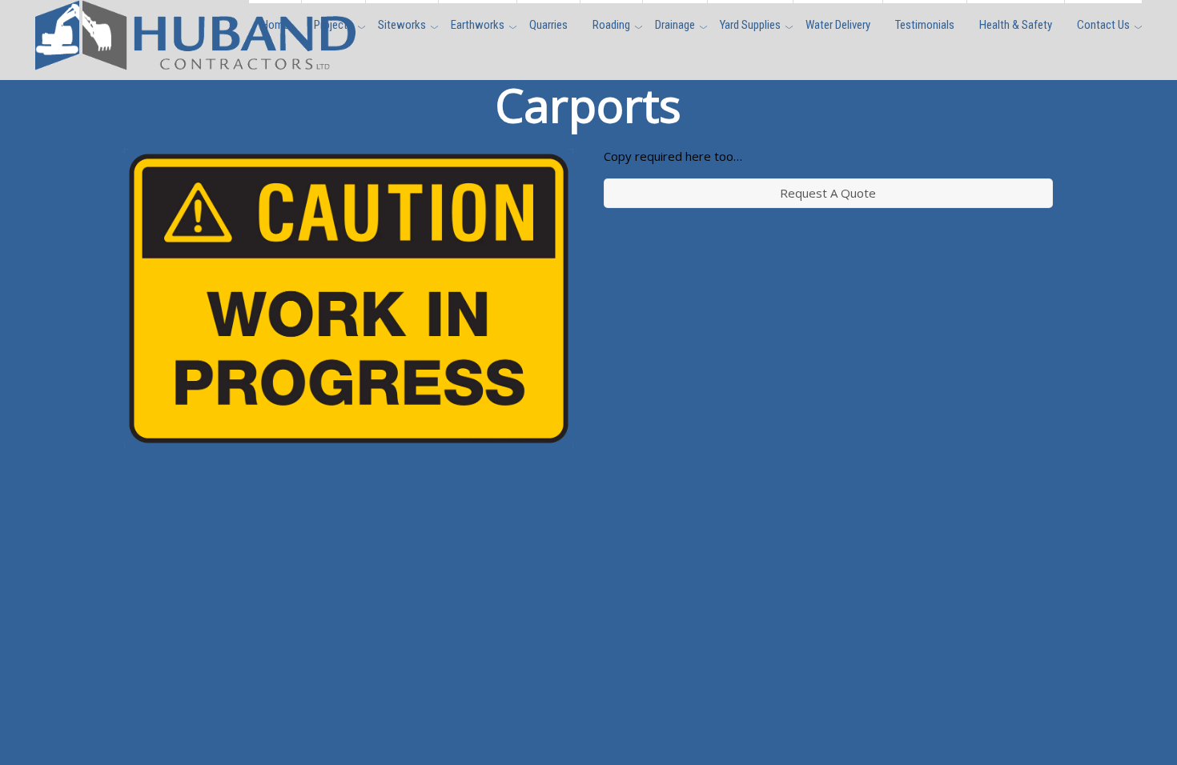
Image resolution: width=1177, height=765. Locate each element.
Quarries (548, 25)
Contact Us (1103, 25)
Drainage (675, 25)
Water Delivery (837, 25)
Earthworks (477, 25)
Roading (611, 25)
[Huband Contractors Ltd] (195, 60)
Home (275, 25)
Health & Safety (1015, 25)
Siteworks (402, 25)
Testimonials (924, 25)
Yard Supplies (750, 25)
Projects (333, 25)
